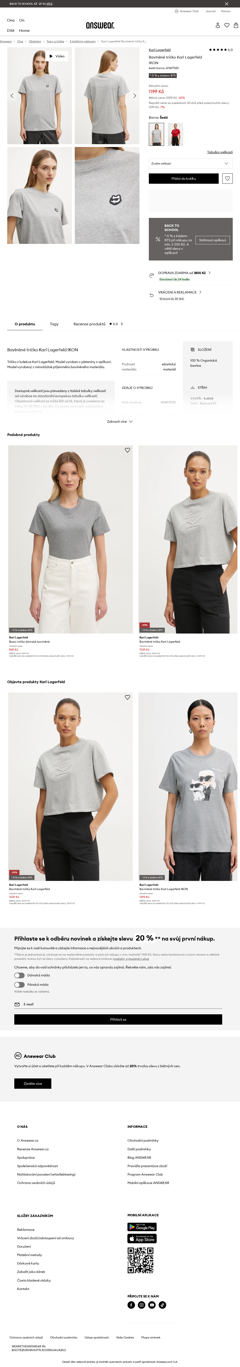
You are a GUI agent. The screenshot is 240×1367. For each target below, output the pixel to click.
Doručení (24, 1246)
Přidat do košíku (184, 178)
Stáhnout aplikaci (212, 240)
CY (18, 1350)
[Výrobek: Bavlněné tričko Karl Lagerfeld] (70, 787)
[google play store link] (142, 1227)
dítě (10, 30)
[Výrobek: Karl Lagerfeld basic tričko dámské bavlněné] (70, 539)
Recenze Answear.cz (33, 1149)
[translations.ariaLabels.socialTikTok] (162, 1305)
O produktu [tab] (25, 324)
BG (14, 1350)
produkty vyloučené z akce (131, 958)
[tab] (98, 324)
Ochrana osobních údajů (36, 1183)
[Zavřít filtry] (226, 3)
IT (37, 1350)
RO (44, 1350)
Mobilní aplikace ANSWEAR (148, 1183)
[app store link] (142, 1238)
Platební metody (29, 1255)
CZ (22, 1350)
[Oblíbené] (227, 25)
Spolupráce (26, 1157)
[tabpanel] (120, 378)
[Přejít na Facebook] (131, 1305)
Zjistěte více (33, 1083)
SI (47, 1350)
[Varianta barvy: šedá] (156, 134)
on (21, 20)
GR (26, 1350)
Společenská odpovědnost (37, 1166)
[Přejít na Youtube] (152, 1305)
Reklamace (25, 1230)
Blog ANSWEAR (139, 1157)
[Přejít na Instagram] (141, 1305)
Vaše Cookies (125, 1337)
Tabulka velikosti (220, 152)
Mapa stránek (150, 1337)
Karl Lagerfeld (160, 50)
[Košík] (236, 25)
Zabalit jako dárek (31, 1272)
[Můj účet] (218, 25)
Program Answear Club (145, 1174)
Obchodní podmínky (143, 1140)
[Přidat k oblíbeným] (227, 178)
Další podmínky (139, 1149)
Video (60, 56)
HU (34, 1350)
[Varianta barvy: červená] (175, 134)
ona (11, 20)
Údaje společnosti (97, 1337)
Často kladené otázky (34, 1280)
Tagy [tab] (54, 324)
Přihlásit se (118, 1019)
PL (40, 1350)
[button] (191, 163)
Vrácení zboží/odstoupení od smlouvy (45, 1238)
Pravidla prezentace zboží (147, 1166)
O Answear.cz (27, 1140)
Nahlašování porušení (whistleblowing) (46, 1174)
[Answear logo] (100, 25)
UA (54, 1350)
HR (30, 1350)
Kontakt (23, 1289)
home (24, 30)
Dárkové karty (28, 1263)
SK (50, 1350)
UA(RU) (61, 1350)
